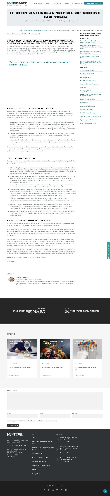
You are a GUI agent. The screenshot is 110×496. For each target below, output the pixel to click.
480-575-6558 (23, 445)
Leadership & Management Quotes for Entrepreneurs (68, 21)
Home (35, 3)
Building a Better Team (87, 74)
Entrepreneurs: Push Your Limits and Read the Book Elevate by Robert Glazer (91, 47)
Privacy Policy (36, 474)
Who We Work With (56, 3)
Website (74, 413)
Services (48, 3)
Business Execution (86, 77)
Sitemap (34, 470)
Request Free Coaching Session (93, 3)
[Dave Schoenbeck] (11, 282)
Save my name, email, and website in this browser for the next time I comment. (33, 421)
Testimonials (66, 3)
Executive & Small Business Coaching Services (43, 448)
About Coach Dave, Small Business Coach (42, 443)
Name (9, 413)
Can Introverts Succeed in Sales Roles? (89, 57)
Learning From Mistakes (87, 99)
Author (9, 273)
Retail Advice (84, 102)
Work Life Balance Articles (88, 123)
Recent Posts (16, 273)
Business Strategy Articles (88, 80)
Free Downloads (79, 3)
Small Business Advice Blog (40, 458)
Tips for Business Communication (90, 116)
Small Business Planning (87, 113)
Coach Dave (41, 3)
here (20, 285)
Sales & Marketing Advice (87, 106)
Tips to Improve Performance (89, 120)
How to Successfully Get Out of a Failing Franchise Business (90, 41)
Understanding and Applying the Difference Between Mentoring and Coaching (91, 62)
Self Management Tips (87, 109)
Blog (72, 3)
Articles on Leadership (87, 70)
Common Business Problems (89, 84)
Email (42, 413)
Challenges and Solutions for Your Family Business (90, 52)
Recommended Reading (39, 462)
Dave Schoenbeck (31, 21)
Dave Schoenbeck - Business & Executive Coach (31, 279)
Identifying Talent (85, 91)
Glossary (83, 87)
